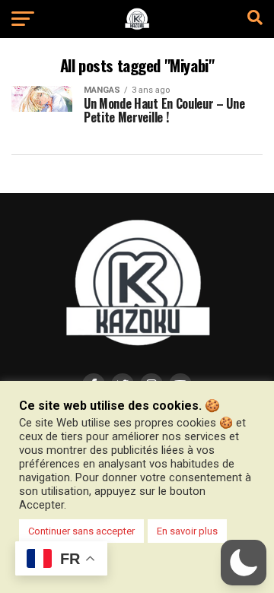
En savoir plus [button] (187, 531)
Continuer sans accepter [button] (81, 531)
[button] (243, 562)
